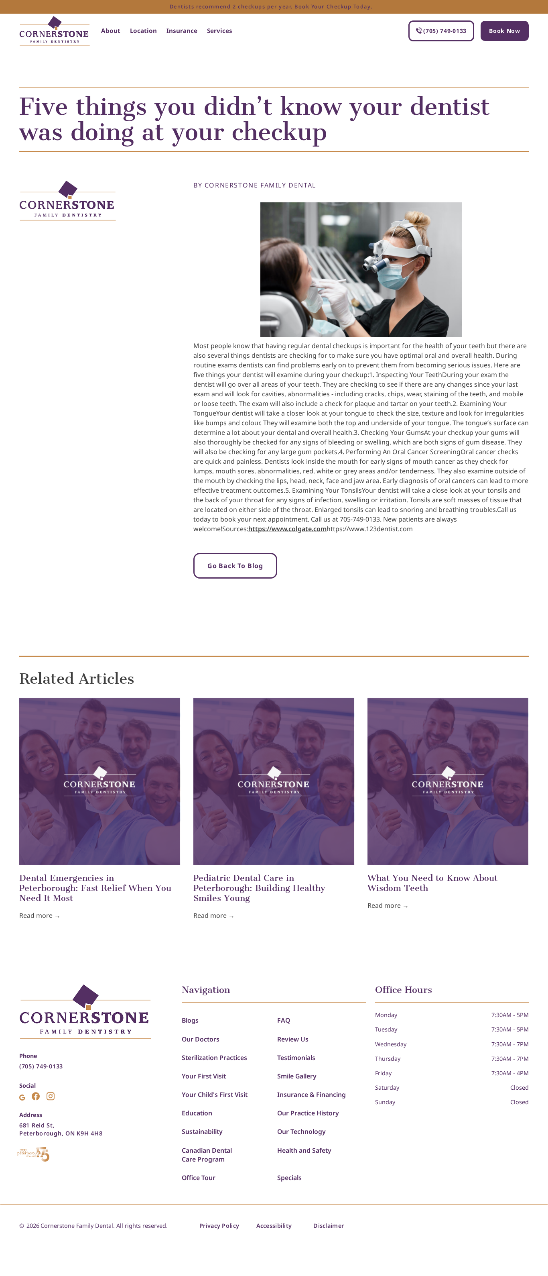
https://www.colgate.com (287, 528)
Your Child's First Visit (215, 1094)
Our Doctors (200, 1039)
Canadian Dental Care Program (207, 1155)
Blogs (190, 1020)
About (110, 30)
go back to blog (235, 565)
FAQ (283, 1020)
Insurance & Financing (311, 1094)
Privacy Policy (219, 1225)
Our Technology (301, 1131)
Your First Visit (204, 1076)
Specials (289, 1177)
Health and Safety (304, 1150)
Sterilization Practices (214, 1057)
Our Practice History (308, 1113)
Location (143, 30)
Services (219, 30)
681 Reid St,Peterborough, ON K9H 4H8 (60, 1129)
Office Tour (198, 1177)
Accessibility (274, 1225)
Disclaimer (328, 1225)
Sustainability (202, 1131)
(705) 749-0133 (41, 1066)
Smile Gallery (297, 1076)
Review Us (293, 1039)
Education (197, 1113)
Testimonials (296, 1057)
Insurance (181, 30)
